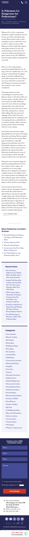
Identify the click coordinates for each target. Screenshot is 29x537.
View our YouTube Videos (10, 519)
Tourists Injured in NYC (12, 242)
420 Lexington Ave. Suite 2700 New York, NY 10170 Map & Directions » (15, 505)
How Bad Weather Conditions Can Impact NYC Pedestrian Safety (14, 237)
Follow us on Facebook (7, 519)
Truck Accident (11, 422)
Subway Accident (11, 416)
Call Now (25, 533)
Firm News (9, 369)
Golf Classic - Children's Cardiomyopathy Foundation (18, 523)
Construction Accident (13, 360)
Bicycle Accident (11, 337)
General (8, 372)
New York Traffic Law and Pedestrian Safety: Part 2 (12, 254)
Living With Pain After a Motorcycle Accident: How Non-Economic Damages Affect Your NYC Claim (13, 285)
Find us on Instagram (18, 519)
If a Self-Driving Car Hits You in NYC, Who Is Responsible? (13, 317)
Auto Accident (11, 334)
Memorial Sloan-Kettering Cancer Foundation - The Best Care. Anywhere (9, 523)
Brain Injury (10, 343)
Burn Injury (10, 349)
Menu (26, 2)
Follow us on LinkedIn (22, 519)
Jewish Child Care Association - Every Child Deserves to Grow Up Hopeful (14, 523)
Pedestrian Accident (11, 21)
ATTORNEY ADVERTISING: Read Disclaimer (14, 527)
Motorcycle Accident (13, 384)
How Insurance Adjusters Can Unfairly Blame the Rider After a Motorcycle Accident (14, 274)
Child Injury (10, 358)
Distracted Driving (12, 363)
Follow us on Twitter (14, 519)
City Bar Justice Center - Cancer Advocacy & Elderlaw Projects (21, 523)
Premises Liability (12, 398)
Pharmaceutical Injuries (14, 396)
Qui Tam (9, 407)
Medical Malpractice (13, 381)
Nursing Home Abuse (13, 387)
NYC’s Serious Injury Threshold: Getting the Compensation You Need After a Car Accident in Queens (13, 297)
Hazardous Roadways (13, 375)
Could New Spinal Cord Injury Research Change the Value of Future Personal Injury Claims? (14, 308)
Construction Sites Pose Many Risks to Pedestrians (14, 249)
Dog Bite (9, 366)
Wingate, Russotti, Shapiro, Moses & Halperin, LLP (5, 2)
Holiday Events (11, 378)
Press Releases (11, 401)
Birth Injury (10, 340)
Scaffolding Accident (13, 410)
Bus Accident (10, 352)
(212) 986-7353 (22, 2)
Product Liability (11, 404)
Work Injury (10, 425)
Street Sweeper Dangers (11, 245)
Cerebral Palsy (11, 355)
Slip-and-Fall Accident (13, 413)
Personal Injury (11, 393)
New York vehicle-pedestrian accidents (13, 144)
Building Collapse (12, 346)
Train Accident (11, 419)
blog (3, 21)
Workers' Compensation (14, 428)
